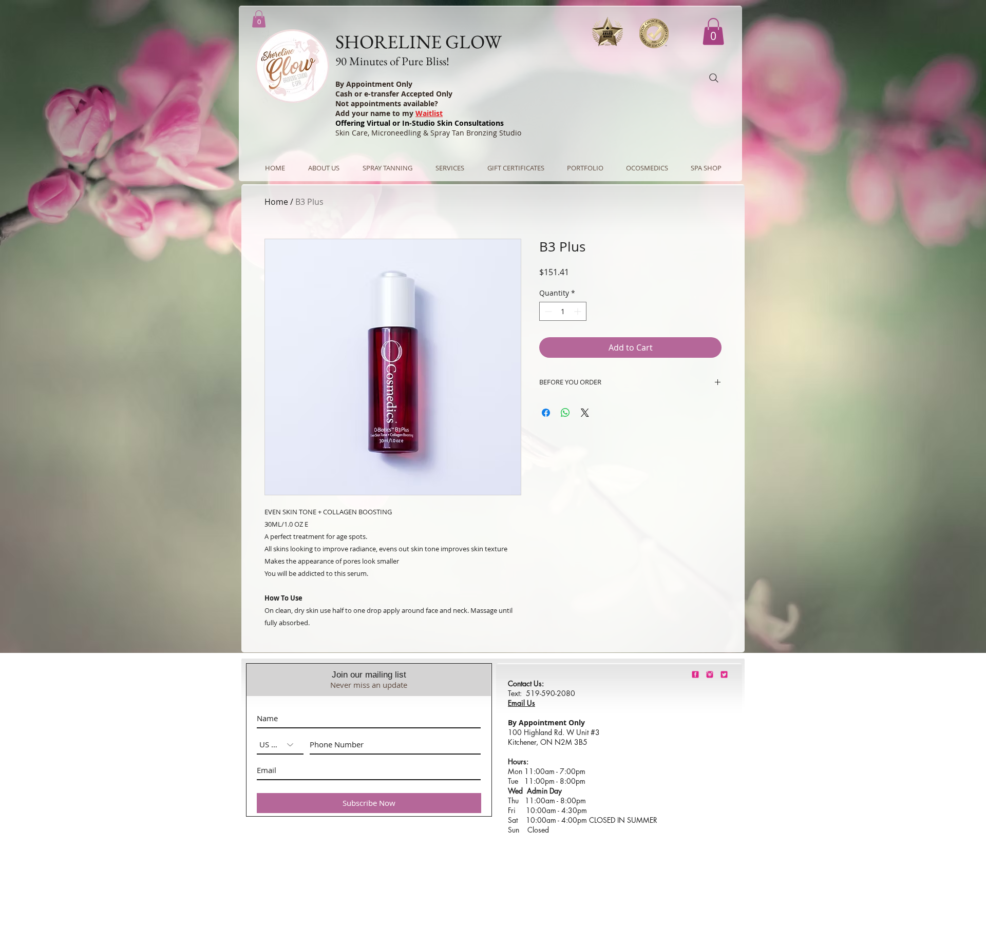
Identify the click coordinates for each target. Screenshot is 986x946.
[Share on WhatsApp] (565, 413)
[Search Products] (714, 78)
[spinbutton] (563, 311)
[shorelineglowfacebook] (695, 674)
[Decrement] (547, 311)
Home (276, 201)
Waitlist (429, 113)
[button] (713, 31)
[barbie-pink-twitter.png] (724, 674)
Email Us (521, 703)
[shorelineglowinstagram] (710, 674)
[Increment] (578, 311)
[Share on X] (585, 413)
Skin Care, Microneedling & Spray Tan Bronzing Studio (428, 133)
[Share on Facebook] (546, 413)
